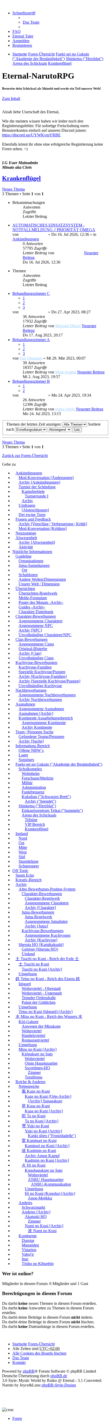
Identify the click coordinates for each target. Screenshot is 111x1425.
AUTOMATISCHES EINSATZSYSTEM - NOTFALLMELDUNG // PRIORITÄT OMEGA (53, 227)
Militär (27, 783)
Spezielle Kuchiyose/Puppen (42, 672)
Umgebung (28, 974)
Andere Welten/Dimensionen (42, 579)
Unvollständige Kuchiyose (40, 685)
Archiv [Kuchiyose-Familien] (43, 676)
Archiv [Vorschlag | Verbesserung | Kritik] (53, 524)
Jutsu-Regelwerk (38, 917)
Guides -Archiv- (32, 607)
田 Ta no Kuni (33, 1116)
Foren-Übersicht (41, 1344)
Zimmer (34, 1072)
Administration (34, 787)
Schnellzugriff (23, 13)
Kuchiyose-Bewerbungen (36, 662)
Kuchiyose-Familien (35, 667)
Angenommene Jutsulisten (46, 921)
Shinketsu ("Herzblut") (37, 806)
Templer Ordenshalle (39, 998)
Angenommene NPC (36, 625)
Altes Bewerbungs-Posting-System (47, 889)
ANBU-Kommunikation (51, 1184)
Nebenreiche (29, 1086)
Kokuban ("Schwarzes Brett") (46, 796)
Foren (17, 1418)
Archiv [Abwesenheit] (37, 542)
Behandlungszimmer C (31, 293)
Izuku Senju (65, 409)
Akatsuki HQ (36, 1216)
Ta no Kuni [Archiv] (41, 1121)
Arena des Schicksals (39, 815)
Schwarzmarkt (33, 1207)
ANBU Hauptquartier (46, 1179)
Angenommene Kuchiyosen (47, 935)
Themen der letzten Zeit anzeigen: (34, 424)
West (23, 852)
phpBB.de (58, 1376)
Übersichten (25, 588)
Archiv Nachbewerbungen (40, 699)
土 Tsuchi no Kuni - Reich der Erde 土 (47, 959)
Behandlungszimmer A (31, 340)
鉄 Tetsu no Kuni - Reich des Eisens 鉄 (47, 979)
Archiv (27, 501)
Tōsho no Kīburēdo (38, 1263)
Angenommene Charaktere (40, 621)
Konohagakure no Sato (43, 1170)
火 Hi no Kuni (33, 1165)
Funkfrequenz (33, 792)
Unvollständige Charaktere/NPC (45, 635)
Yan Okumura (30, 358)
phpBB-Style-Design (59, 1385)
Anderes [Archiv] (36, 1212)
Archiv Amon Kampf (42, 1156)
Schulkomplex (30, 769)
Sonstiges (26, 759)
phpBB (29, 1371)
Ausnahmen (25, 704)
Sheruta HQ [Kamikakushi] (41, 944)
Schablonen (28, 575)
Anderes (25, 1203)
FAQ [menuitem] (16, 31)
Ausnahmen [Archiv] (36, 713)
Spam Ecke (24, 875)
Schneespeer (29, 866)
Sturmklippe (28, 861)
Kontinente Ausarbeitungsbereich (46, 718)
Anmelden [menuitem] (20, 41)
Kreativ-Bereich (28, 880)
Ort (24, 570)
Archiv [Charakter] (40, 907)
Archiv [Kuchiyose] (41, 940)
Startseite (19, 1344)
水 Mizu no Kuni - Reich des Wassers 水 (48, 1016)
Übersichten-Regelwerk (38, 593)
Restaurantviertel (35, 1040)
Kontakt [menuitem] (19, 1362)
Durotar (28, 1240)
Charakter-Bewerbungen (35, 616)
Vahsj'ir (28, 1254)
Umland (28, 954)
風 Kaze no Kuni (36, 1091)
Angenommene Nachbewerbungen (47, 695)
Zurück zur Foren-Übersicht (25, 455)
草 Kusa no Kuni (36, 1106)
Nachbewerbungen (30, 690)
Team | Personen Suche (34, 732)
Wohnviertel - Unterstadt (42, 993)
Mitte (23, 847)
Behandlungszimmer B (31, 381)
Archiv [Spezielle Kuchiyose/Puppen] (49, 681)
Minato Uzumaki (33, 234)
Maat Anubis (65, 372)
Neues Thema (13, 189)
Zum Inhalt (11, 98)
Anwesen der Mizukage (41, 1026)
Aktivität (26, 547)
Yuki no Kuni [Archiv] (43, 1131)
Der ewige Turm (32, 514)
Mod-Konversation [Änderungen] (46, 477)
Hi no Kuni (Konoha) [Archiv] (50, 1193)
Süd (22, 857)
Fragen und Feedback (33, 519)
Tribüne (31, 820)
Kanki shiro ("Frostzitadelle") (52, 1135)
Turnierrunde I (36, 496)
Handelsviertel (33, 1035)
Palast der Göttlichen (39, 1002)
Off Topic (20, 870)
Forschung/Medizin (37, 778)
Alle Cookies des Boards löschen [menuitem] (39, 1353)
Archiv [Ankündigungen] (39, 482)
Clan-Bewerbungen (31, 639)
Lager (23, 755)
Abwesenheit (26, 538)
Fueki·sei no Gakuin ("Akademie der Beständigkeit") (58, 764)
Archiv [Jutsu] (36, 926)
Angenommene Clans (36, 644)
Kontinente (28, 1236)
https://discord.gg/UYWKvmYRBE (31, 135)
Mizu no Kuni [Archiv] (38, 1049)
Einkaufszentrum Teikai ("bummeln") (52, 810)
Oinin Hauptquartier (41, 1063)
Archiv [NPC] (30, 630)
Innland (21, 833)
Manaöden (30, 1245)
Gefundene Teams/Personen (41, 736)
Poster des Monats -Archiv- (41, 602)
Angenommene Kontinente (44, 722)
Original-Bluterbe (33, 648)
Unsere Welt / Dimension (39, 584)
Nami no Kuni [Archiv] (44, 1226)
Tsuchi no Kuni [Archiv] (42, 969)
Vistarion (29, 1250)
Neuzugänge (25, 533)
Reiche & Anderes (30, 1082)
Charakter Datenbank (36, 612)
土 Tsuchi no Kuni (34, 964)
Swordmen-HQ (37, 1068)
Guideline (23, 556)
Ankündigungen (25, 239)
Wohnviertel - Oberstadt (41, 988)
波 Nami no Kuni (42, 1231)
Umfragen (27, 505)
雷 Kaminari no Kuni (39, 1140)
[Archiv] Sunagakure (45, 1101)
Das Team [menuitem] (31, 22)
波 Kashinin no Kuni (39, 1150)
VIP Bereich (35, 824)
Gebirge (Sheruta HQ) (40, 949)
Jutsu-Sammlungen (34, 565)
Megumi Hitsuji (68, 326)
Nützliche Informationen (32, 551)
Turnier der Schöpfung (37, 487)
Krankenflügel (21, 178)
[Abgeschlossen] (35, 510)
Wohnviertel (32, 1031)
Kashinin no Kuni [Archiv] (47, 1160)
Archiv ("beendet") (40, 801)
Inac (25, 1259)
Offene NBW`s (31, 750)
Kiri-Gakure (28, 1021)
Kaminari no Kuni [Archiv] (47, 1145)
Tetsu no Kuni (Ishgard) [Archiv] (46, 1011)
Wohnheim (30, 773)
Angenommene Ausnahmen (41, 709)
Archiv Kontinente (37, 727)
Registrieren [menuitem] (22, 45)
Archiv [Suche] (31, 741)
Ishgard (25, 984)
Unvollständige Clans (36, 658)
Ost (21, 843)
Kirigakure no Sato (37, 1054)
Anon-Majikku (40, 1198)
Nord (23, 838)
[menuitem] (22, 36)
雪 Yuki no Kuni (35, 1126)
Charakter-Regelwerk (42, 898)
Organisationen (31, 561)
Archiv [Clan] (30, 653)
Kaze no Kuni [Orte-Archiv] (48, 1096)
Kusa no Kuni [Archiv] (44, 1111)
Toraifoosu (33, 1077)
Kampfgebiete (33, 491)
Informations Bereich (32, 746)
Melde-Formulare (33, 598)
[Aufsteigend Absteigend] (59, 429)
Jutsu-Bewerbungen (38, 912)
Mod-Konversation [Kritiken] (43, 528)
